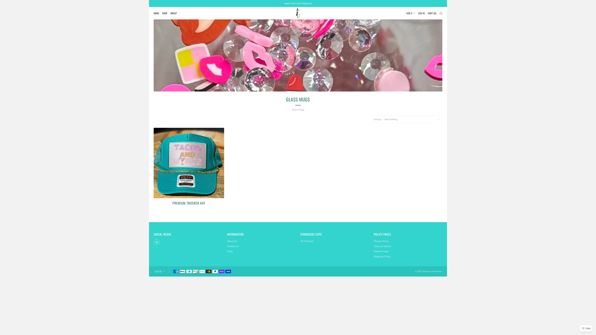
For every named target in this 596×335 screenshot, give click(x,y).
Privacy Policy (381, 241)
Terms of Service (382, 246)
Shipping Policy (382, 256)
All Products (306, 241)
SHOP (164, 13)
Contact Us (233, 246)
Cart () (432, 13)
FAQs (230, 251)
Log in (421, 13)
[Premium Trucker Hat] (189, 163)
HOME (156, 13)
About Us (232, 241)
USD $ (409, 13)
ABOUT (173, 13)
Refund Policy (381, 251)
